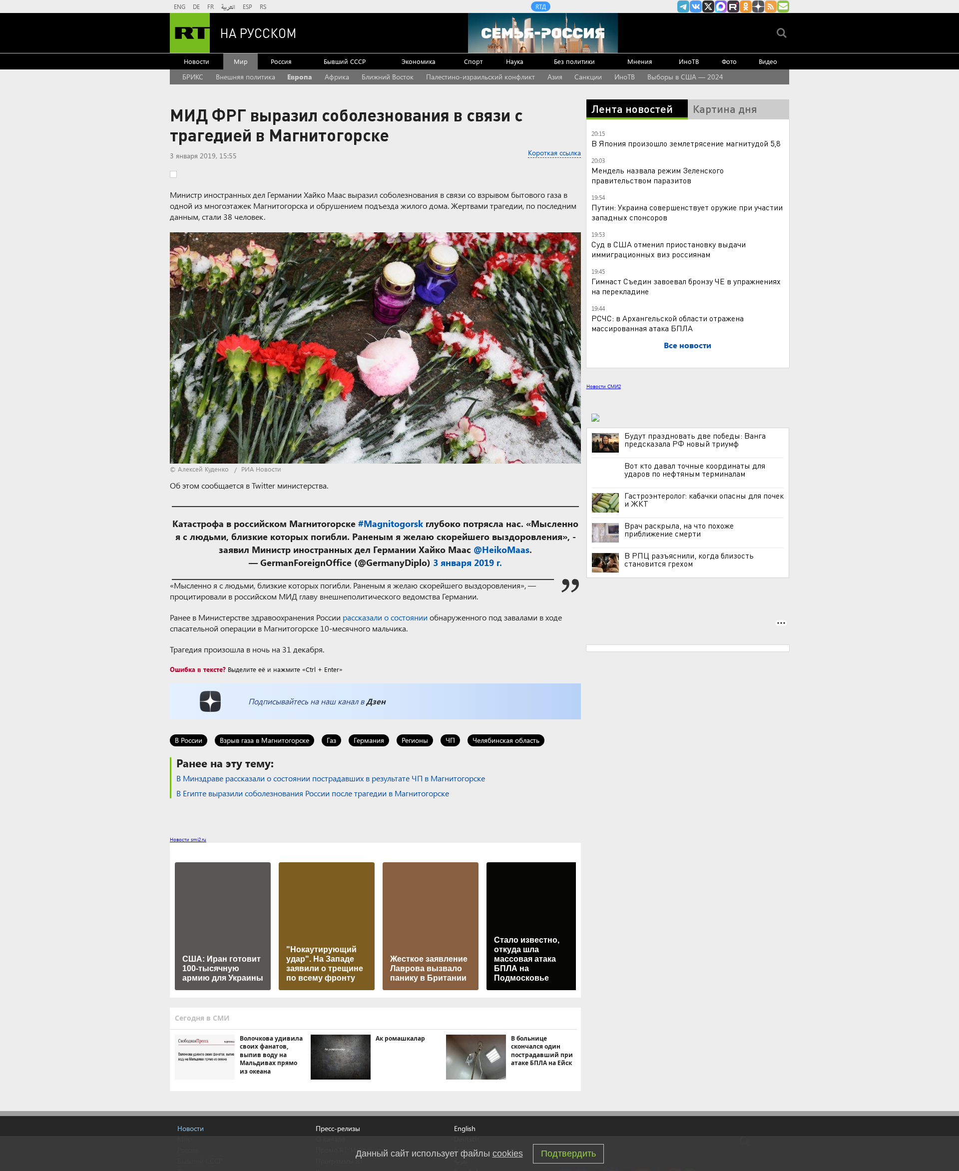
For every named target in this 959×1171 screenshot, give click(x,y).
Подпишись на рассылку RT (783, 6)
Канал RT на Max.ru (721, 6)
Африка (337, 76)
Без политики (574, 61)
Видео (768, 61)
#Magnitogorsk (390, 524)
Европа (299, 76)
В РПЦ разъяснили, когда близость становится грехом (689, 560)
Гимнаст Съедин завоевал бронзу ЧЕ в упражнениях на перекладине (686, 286)
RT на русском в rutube (733, 6)
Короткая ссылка (554, 152)
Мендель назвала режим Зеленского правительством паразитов (657, 175)
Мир (241, 61)
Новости (196, 61)
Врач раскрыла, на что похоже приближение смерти (679, 530)
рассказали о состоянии (385, 617)
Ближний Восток (388, 76)
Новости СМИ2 (603, 386)
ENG (179, 6)
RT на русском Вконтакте (696, 6)
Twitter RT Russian (708, 6)
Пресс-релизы (338, 1128)
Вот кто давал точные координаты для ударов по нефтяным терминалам (694, 470)
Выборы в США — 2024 (685, 76)
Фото (729, 61)
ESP (247, 6)
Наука (514, 61)
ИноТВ (689, 61)
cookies (507, 1154)
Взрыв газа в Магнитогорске (264, 740)
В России (188, 740)
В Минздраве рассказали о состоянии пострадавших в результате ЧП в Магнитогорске (330, 778)
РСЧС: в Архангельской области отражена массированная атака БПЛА (667, 323)
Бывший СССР (345, 61)
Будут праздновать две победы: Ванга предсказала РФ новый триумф (695, 440)
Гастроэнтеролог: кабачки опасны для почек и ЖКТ (704, 500)
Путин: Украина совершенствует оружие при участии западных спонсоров (687, 212)
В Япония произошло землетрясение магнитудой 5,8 (685, 143)
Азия (554, 76)
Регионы (415, 740)
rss (771, 6)
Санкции (588, 76)
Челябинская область (506, 740)
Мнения (639, 61)
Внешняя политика (245, 76)
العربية (228, 6)
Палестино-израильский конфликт (480, 76)
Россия (281, 61)
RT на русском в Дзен (758, 6)
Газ (331, 740)
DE (196, 6)
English (465, 1128)
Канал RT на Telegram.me (683, 6)
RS (263, 6)
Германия (369, 740)
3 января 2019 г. (467, 563)
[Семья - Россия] (543, 33)
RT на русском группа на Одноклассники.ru (746, 6)
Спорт (473, 61)
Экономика (419, 61)
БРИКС (192, 76)
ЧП (450, 740)
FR (210, 6)
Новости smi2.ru (188, 839)
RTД (540, 6)
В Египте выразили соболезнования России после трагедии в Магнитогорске (312, 793)
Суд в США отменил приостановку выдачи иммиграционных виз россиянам (668, 249)
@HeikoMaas (501, 550)
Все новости (687, 345)
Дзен (376, 701)
